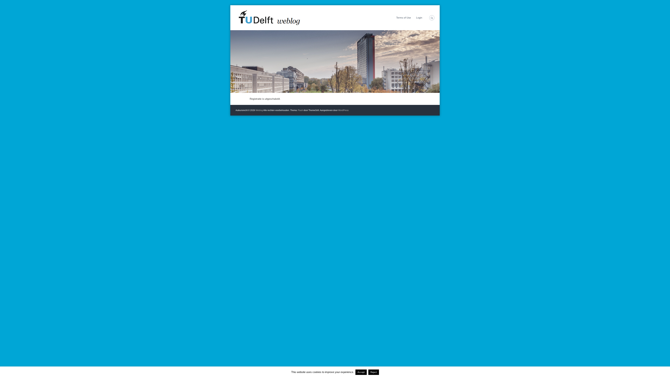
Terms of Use (403, 17)
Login (419, 17)
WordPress (343, 110)
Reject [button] (373, 372)
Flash (300, 110)
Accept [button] (361, 372)
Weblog (259, 110)
